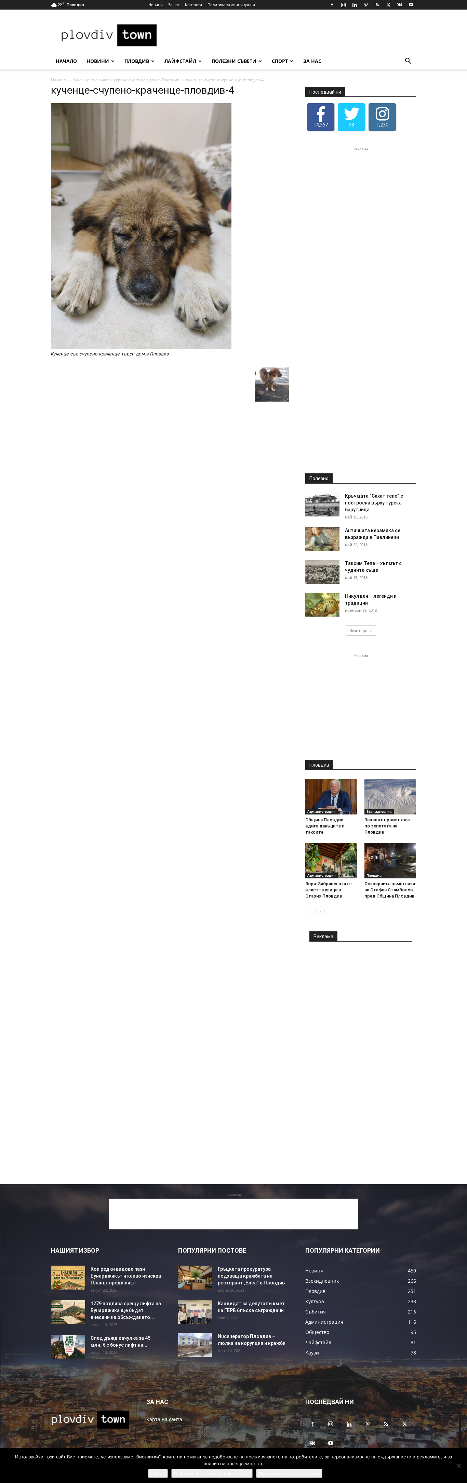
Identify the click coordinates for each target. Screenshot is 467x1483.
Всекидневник (379, 811)
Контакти (193, 4)
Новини (155, 4)
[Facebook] (332, 5)
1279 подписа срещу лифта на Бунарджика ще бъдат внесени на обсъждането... (126, 1310)
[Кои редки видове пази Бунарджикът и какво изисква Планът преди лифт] (68, 1278)
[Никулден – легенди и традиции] (322, 605)
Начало (66, 61)
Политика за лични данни (231, 4)
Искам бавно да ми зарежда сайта (212, 1473)
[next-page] (320, 910)
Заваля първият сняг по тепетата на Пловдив (387, 826)
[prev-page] (309, 910)
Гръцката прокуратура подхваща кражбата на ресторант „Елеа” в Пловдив (251, 1275)
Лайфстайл (180, 61)
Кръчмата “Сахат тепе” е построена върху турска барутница (374, 502)
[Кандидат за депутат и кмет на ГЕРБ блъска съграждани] (195, 1312)
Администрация (321, 811)
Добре (158, 1473)
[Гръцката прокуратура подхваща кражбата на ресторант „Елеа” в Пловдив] (195, 1278)
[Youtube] (411, 5)
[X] (388, 5)
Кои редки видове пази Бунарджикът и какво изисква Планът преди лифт (126, 1275)
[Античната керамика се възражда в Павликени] (322, 539)
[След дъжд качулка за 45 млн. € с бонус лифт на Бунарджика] (68, 1347)
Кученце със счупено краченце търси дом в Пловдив (125, 80)
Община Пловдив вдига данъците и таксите (325, 826)
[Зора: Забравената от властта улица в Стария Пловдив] (331, 860)
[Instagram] (343, 5)
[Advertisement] (291, 34)
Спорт (280, 61)
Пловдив (136, 61)
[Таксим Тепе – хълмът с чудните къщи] (322, 572)
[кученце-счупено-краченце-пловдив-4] (141, 347)
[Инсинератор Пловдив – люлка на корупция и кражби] (195, 1345)
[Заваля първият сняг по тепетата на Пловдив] (390, 796)
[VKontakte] (400, 5)
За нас (173, 4)
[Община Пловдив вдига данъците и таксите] (331, 796)
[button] (408, 61)
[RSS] (377, 5)
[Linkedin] (354, 5)
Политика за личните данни (289, 1473)
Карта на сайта (164, 1419)
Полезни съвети (234, 61)
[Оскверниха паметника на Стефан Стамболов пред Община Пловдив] (390, 860)
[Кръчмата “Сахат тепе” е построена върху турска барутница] (322, 504)
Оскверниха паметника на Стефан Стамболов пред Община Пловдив (389, 890)
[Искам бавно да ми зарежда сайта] (458, 1465)
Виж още (358, 630)
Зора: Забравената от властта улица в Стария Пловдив (328, 890)
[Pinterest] (366, 5)
